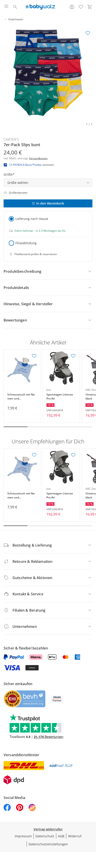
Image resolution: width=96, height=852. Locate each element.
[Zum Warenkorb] (89, 7)
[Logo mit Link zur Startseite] (40, 7)
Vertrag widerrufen (48, 829)
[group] (48, 73)
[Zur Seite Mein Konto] (72, 7)
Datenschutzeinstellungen (48, 844)
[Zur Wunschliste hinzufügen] (87, 33)
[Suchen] (15, 7)
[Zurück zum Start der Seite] (91, 820)
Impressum (23, 836)
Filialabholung (26, 243)
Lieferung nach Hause (31, 219)
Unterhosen (15, 19)
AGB (61, 836)
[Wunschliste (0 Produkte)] (80, 7)
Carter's (11, 139)
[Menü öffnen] (6, 7)
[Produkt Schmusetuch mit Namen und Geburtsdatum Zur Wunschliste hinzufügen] (34, 356)
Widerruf (74, 836)
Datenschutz (44, 836)
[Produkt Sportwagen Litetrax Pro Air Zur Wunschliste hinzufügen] (73, 356)
